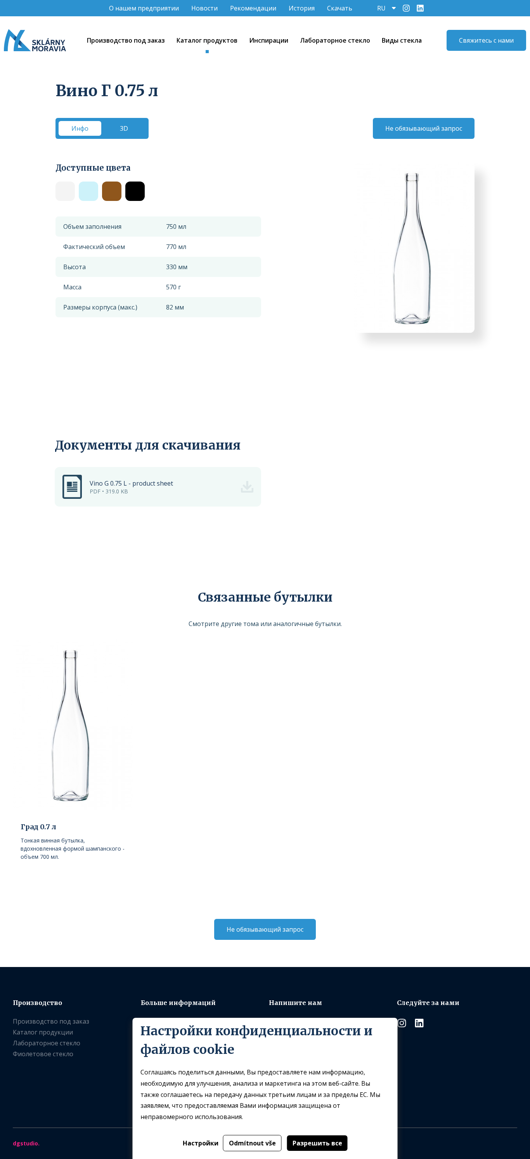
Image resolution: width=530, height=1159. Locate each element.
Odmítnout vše (252, 1143)
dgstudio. (26, 1143)
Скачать (339, 8)
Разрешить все (317, 1143)
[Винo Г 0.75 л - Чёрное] (135, 191)
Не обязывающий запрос (423, 128)
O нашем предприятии (144, 8)
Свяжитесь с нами (486, 40)
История (302, 8)
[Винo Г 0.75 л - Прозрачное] (65, 191)
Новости (204, 8)
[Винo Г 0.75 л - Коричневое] (111, 191)
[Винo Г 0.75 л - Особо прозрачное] (88, 191)
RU (381, 8)
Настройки (200, 1143)
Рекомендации (253, 8)
